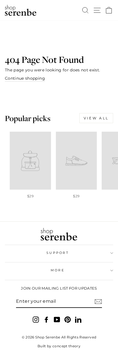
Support (57, 253)
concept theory (66, 346)
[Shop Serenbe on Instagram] (36, 319)
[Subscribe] (98, 301)
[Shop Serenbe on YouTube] (57, 319)
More (57, 270)
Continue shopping (25, 78)
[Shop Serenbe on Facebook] (46, 319)
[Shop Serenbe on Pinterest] (67, 319)
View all (96, 118)
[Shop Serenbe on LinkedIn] (78, 319)
